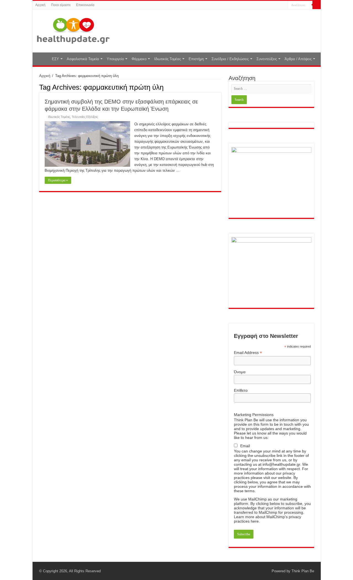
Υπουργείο (115, 59)
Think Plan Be (303, 571)
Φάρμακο (139, 59)
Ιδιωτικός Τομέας (167, 59)
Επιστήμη (196, 59)
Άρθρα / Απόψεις (298, 59)
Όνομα (239, 372)
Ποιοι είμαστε (61, 5)
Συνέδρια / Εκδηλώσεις (230, 59)
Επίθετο (241, 390)
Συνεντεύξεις (266, 59)
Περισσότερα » (58, 180)
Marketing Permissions (254, 414)
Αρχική (40, 5)
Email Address (248, 352)
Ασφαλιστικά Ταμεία (83, 59)
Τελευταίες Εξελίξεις (85, 116)
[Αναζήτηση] (316, 5)
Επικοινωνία (85, 5)
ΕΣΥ (55, 59)
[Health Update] (73, 29)
